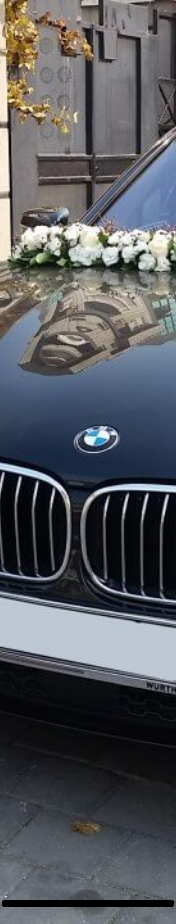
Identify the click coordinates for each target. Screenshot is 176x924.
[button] (88, 903)
